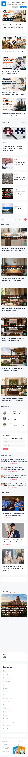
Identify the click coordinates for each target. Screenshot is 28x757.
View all (24, 124)
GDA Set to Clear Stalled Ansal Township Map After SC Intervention (13, 27)
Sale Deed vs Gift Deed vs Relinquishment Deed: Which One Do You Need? (13, 96)
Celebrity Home (8, 700)
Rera (6, 717)
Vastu (6, 697)
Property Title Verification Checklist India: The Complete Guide (17, 463)
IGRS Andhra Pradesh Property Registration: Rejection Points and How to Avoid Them (17, 488)
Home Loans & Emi (9, 687)
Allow (23, 7)
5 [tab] (14, 594)
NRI (6, 673)
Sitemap (3, 745)
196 (19, 221)
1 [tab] (10, 594)
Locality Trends (8, 677)
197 (22, 221)
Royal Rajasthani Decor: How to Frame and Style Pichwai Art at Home (12, 402)
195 (15, 221)
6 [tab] (15, 594)
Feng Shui (7, 710)
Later (15, 7)
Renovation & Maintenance (11, 714)
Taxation (7, 690)
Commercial (7, 683)
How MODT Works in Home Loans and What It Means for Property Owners (16, 416)
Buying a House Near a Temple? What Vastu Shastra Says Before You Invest (13, 614)
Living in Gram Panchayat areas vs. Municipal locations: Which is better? (12, 150)
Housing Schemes (9, 727)
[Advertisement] (14, 637)
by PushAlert (4, 8)
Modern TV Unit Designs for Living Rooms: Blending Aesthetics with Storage (12, 342)
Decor (6, 693)
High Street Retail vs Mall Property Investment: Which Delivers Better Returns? (12, 55)
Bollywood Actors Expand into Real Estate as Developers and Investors (13, 571)
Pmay (6, 720)
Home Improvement (9, 707)
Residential (7, 680)
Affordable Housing (9, 724)
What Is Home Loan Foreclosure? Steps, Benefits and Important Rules (15, 428)
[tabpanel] (14, 608)
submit (5, 451)
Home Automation (9, 703)
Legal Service (8, 730)
